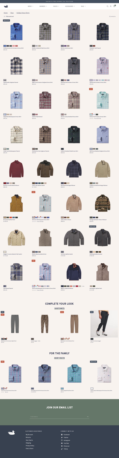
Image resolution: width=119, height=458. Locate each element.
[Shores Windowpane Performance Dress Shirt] (45, 272)
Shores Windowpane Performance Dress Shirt (44, 288)
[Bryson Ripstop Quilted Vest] (45, 238)
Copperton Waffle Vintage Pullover (99, 185)
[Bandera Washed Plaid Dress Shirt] (45, 32)
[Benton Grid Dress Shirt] (74, 32)
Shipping (28, 443)
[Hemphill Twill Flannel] (103, 32)
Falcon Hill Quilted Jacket (38, 185)
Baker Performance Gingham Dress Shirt (42, 82)
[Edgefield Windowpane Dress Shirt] (16, 100)
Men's (30, 6)
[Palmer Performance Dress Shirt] (103, 100)
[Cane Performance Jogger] (104, 323)
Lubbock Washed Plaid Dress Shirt (69, 151)
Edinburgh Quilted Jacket (96, 254)
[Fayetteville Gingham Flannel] (16, 66)
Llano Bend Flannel (8, 288)
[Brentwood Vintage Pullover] (74, 169)
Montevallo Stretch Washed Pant (67, 341)
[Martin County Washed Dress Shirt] (74, 100)
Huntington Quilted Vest (96, 288)
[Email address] (87, 417)
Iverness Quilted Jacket (67, 254)
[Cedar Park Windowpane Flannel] (16, 135)
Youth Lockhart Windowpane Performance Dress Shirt (101, 390)
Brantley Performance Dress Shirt (69, 82)
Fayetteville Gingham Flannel (10, 82)
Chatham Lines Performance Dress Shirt (13, 48)
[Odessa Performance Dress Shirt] (103, 66)
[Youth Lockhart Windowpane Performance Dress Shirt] (104, 373)
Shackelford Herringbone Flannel (40, 151)
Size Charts (29, 440)
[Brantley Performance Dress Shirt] (74, 66)
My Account (29, 434)
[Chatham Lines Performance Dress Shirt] (16, 32)
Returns (28, 437)
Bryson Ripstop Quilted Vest (39, 254)
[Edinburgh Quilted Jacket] (103, 238)
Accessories (69, 6)
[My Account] (110, 6)
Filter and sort (10, 16)
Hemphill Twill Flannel (95, 48)
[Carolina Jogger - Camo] (44, 323)
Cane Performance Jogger (96, 341)
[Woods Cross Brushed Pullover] (16, 169)
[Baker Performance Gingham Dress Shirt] (45, 66)
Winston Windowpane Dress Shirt (40, 219)
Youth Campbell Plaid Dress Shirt (67, 390)
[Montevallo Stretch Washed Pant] (74, 323)
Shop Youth (59, 358)
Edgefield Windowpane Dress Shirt (12, 116)
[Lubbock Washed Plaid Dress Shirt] (74, 135)
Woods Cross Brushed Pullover (11, 185)
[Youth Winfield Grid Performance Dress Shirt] (44, 373)
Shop (12, 13)
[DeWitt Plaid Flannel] (45, 100)
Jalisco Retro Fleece (66, 219)
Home (6, 13)
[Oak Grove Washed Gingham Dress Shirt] (103, 135)
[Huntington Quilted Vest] (103, 272)
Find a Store (29, 448)
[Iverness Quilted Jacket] (74, 238)
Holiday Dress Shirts (23, 13)
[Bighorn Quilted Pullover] (74, 272)
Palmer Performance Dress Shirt (98, 116)
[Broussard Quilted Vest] (16, 203)
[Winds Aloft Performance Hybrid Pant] (15, 323)
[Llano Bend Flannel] (16, 272)
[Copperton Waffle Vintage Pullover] (103, 169)
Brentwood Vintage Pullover (68, 185)
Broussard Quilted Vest (9, 219)
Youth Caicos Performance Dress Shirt (9, 390)
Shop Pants (59, 308)
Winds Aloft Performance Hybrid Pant (8, 341)
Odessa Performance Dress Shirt (98, 82)
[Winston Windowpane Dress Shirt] (45, 203)
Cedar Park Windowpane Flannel (11, 151)
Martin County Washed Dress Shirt (69, 116)
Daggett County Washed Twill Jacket (12, 254)
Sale (82, 6)
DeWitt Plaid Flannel (37, 116)
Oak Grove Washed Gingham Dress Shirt (100, 151)
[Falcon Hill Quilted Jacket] (45, 169)
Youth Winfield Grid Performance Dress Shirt (40, 390)
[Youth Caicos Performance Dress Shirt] (15, 373)
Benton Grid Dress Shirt (67, 48)
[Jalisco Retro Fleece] (74, 203)
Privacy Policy (30, 446)
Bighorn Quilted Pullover (67, 288)
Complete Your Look (59, 303)
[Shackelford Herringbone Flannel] (45, 135)
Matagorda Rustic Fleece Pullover (98, 219)
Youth (55, 6)
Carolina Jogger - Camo (35, 341)
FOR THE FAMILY (59, 353)
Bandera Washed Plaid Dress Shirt (40, 48)
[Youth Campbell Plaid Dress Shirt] (74, 373)
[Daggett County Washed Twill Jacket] (16, 238)
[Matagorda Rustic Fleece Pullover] (103, 203)
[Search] (107, 6)
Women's (42, 6)
